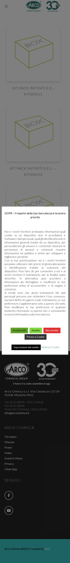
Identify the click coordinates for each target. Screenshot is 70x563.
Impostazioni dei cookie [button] (26, 347)
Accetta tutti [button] (19, 330)
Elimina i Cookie (50, 347)
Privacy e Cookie (35, 336)
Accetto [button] (36, 330)
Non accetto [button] (52, 330)
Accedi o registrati (35, 389)
